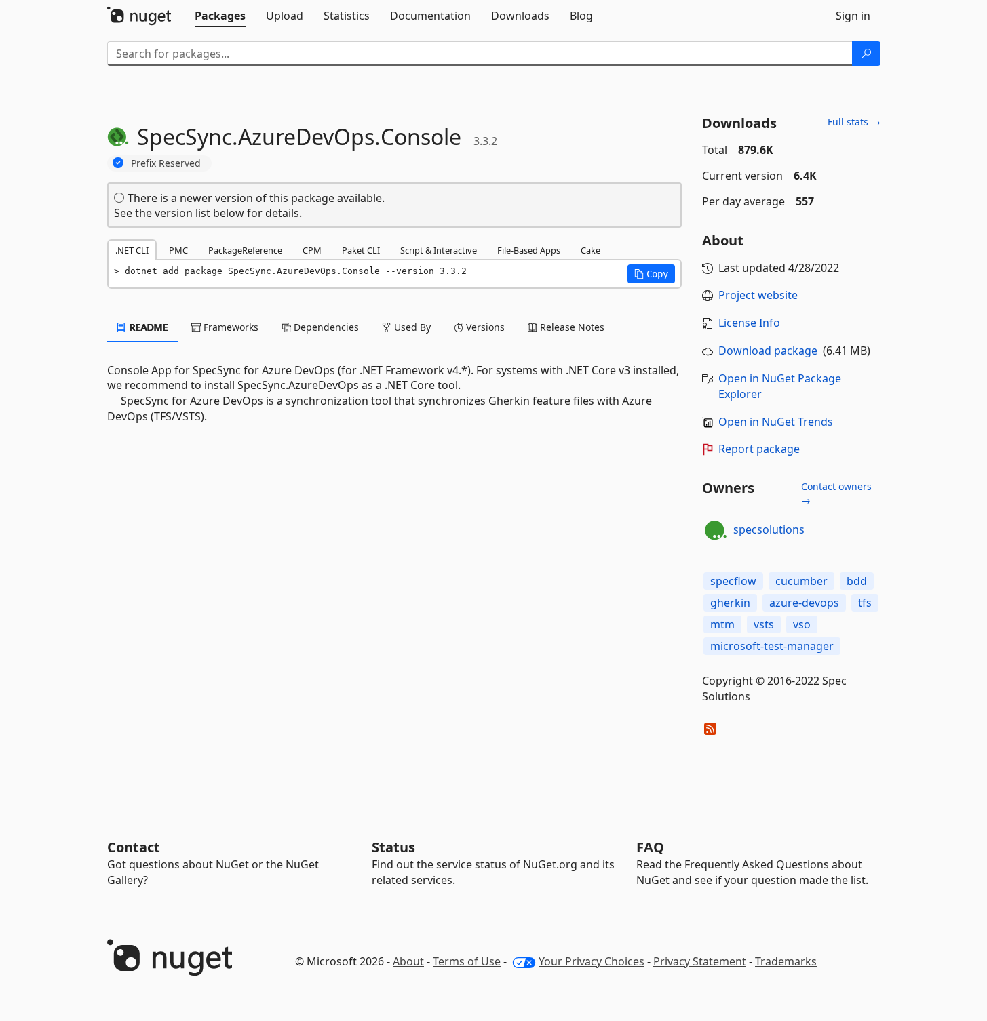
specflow (733, 581)
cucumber (801, 581)
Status (393, 847)
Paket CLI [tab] (361, 250)
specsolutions (769, 529)
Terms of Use (467, 961)
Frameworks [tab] (229, 327)
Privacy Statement (699, 961)
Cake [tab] (590, 250)
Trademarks (786, 961)
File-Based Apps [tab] (528, 250)
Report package (759, 448)
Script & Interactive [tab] (438, 250)
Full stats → (854, 121)
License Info (749, 322)
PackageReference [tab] (245, 250)
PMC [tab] (178, 250)
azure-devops (804, 602)
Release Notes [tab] (570, 327)
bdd (857, 581)
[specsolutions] (715, 530)
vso (802, 624)
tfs (865, 602)
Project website (758, 294)
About (408, 961)
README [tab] (147, 327)
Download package (767, 350)
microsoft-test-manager (772, 646)
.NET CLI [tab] (132, 250)
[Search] (866, 53)
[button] (651, 273)
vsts (764, 624)
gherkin (730, 602)
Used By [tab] (411, 327)
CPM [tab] (312, 250)
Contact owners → (836, 493)
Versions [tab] (484, 327)
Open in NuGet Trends (775, 421)
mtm (722, 624)
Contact (133, 847)
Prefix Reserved (166, 163)
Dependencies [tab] (325, 327)
